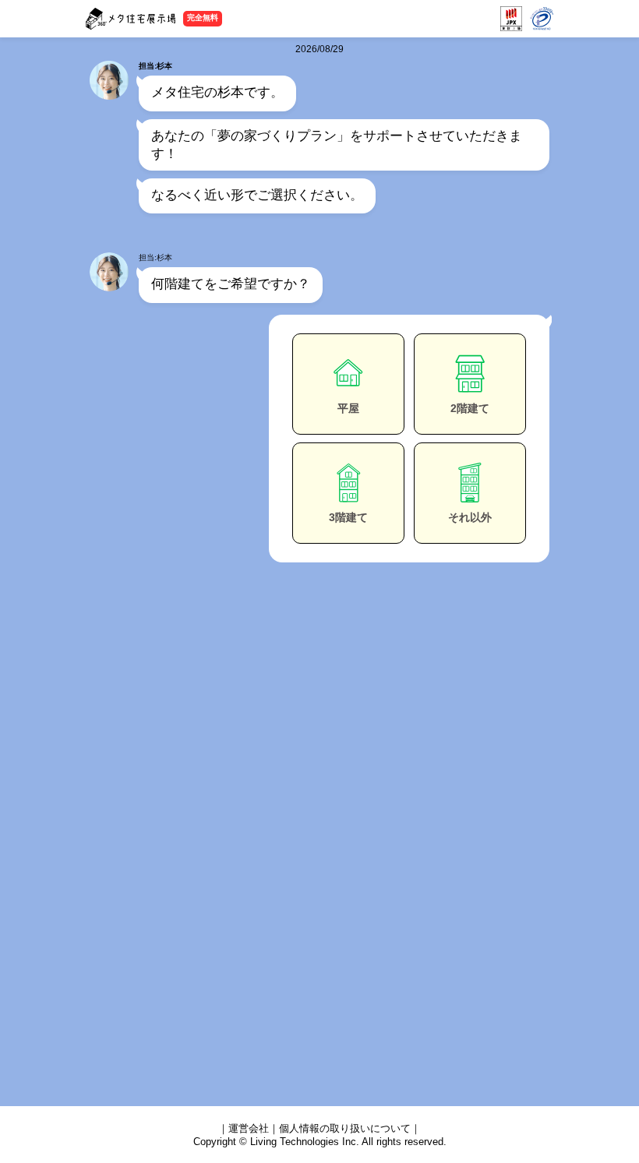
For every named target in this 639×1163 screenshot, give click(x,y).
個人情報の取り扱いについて (345, 1128)
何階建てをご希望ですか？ (230, 284)
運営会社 (248, 1128)
